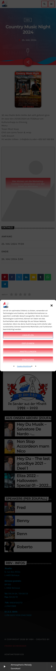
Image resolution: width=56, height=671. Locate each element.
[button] (51, 305)
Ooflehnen (28, 343)
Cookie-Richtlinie (24, 366)
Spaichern (28, 359)
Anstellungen (28, 351)
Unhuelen (28, 335)
